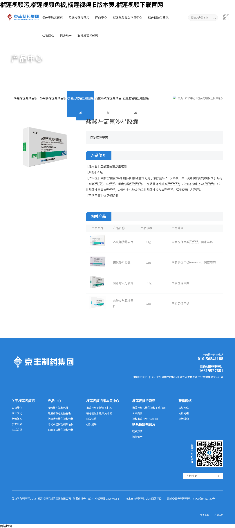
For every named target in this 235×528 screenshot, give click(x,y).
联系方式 (137, 431)
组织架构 (17, 418)
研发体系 (91, 418)
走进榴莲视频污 (79, 17)
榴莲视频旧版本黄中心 (127, 17)
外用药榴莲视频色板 (53, 98)
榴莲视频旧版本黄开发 (99, 413)
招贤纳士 (66, 35)
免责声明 (204, 515)
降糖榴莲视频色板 (25, 98)
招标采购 (183, 418)
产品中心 (101, 17)
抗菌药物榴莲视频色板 (80, 106)
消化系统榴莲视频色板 (108, 106)
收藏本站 (218, 515)
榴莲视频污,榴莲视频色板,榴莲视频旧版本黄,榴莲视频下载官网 (81, 4)
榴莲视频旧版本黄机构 (99, 407)
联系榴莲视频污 (87, 35)
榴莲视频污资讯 (158, 17)
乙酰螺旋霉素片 (123, 242)
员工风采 (17, 424)
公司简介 (17, 407)
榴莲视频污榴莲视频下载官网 (149, 407)
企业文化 (17, 413)
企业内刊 (137, 413)
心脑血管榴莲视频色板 (135, 106)
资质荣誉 (17, 429)
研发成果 (91, 424)
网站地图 (6, 526)
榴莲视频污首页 (52, 17)
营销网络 (48, 35)
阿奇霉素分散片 (123, 283)
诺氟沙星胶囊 (122, 262)
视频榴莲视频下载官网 (145, 418)
